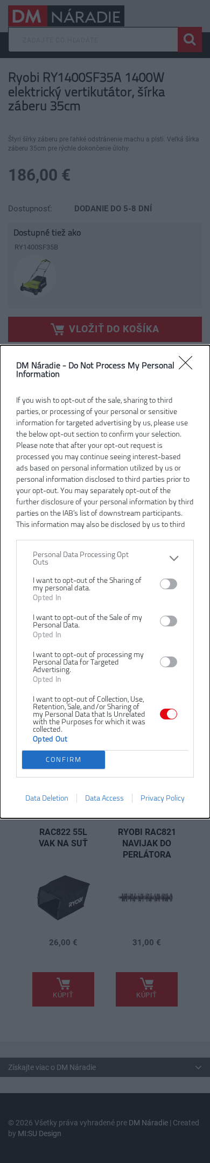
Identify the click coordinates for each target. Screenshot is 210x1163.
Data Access (104, 798)
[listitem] (105, 558)
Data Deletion (46, 798)
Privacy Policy (163, 798)
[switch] (168, 584)
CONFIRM (64, 759)
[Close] (189, 366)
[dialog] (105, 581)
